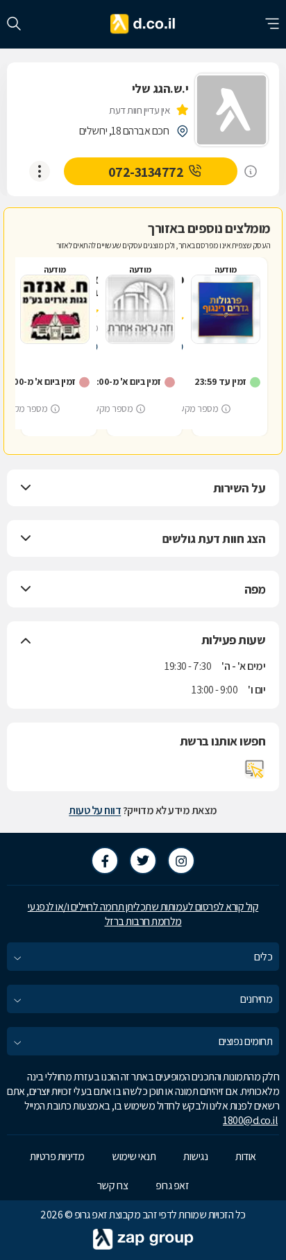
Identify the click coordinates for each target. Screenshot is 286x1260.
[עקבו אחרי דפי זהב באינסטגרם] (181, 860)
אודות (245, 1156)
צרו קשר (112, 1185)
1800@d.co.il (250, 1120)
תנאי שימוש (133, 1156)
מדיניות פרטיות (57, 1156)
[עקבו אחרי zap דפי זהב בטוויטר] (143, 860)
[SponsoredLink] (250, 171)
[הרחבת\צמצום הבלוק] (26, 488)
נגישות (195, 1156)
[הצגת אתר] (254, 769)
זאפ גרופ (172, 1185)
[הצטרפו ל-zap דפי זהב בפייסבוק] (105, 860)
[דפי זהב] (143, 24)
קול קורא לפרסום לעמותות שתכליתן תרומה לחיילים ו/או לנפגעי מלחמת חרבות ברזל (143, 914)
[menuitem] (143, 956)
